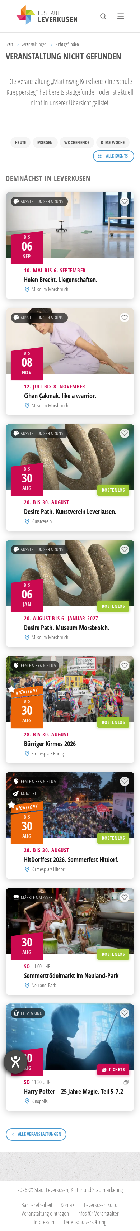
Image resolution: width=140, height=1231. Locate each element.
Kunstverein (42, 521)
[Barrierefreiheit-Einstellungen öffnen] (15, 1062)
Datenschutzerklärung (85, 1222)
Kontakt (68, 1205)
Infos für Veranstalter (98, 1213)
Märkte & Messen (37, 897)
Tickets (117, 1070)
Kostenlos (113, 490)
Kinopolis (40, 1101)
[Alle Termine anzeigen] (126, 1082)
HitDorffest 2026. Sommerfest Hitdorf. (71, 859)
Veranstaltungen (34, 44)
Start (9, 44)
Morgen (45, 142)
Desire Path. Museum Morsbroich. (66, 627)
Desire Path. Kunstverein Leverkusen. (70, 511)
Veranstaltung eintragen (45, 1213)
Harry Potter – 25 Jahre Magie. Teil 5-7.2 (73, 1091)
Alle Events (117, 156)
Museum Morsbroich (50, 289)
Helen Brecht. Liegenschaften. (61, 279)
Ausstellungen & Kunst (43, 201)
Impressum (45, 1222)
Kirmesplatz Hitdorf (48, 869)
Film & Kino (31, 1013)
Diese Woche (113, 142)
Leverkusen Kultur (101, 1205)
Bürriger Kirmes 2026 (50, 743)
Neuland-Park (44, 985)
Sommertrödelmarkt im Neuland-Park (71, 975)
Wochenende (76, 142)
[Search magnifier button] (103, 16)
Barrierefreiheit (36, 1205)
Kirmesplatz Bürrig (48, 753)
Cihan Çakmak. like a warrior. (60, 395)
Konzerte (29, 793)
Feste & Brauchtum (39, 665)
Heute (20, 142)
